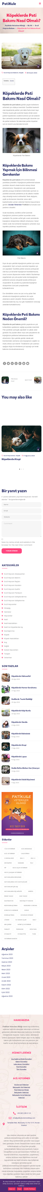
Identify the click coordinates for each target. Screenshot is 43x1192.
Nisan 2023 (6, 969)
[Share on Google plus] (20, 363)
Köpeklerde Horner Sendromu (24, 687)
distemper (8, 863)
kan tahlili (23, 896)
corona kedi (9, 858)
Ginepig (7, 608)
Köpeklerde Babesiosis (20, 733)
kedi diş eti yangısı (26, 901)
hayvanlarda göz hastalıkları (15, 882)
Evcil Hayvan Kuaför (12, 589)
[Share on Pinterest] (23, 363)
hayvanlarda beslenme (12, 877)
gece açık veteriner (20, 868)
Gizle (11, 81)
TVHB (34, 934)
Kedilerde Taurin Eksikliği (21, 699)
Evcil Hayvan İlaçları (12, 581)
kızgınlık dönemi (27, 915)
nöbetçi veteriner (24, 924)
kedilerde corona (30, 905)
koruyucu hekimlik (11, 910)
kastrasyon (8, 901)
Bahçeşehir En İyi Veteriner (21, 1095)
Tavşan (7, 654)
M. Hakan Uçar (21, 920)
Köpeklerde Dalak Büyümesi (23, 779)
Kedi (6, 619)
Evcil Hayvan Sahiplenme (14, 600)
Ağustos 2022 (7, 996)
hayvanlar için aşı (11, 887)
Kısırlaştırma (9, 631)
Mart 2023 (6, 973)
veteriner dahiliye (10, 939)
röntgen (33, 929)
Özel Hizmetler (21, 1067)
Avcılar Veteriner (15, 205)
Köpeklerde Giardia (19, 722)
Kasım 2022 (6, 985)
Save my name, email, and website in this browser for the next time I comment (18, 543)
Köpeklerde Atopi (11, 459)
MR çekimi (7, 924)
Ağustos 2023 (7, 954)
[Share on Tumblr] (16, 363)
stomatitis (22, 934)
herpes (30, 891)
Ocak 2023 (6, 977)
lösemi (6, 920)
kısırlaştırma (9, 915)
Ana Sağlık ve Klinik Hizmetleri (21, 1059)
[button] (40, 3)
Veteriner (8, 657)
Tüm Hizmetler (21, 1069)
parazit (7, 929)
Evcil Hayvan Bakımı (11, 73)
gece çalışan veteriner (13, 872)
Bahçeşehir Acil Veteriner (21, 1087)
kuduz (26, 910)
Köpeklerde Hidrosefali (20, 676)
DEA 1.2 (33, 858)
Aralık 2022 (6, 981)
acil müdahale (26, 849)
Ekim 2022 (6, 988)
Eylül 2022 (5, 992)
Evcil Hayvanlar (9, 456)
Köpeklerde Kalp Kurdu (21, 710)
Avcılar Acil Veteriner (21, 1085)
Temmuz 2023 (7, 958)
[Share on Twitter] (8, 363)
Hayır (19, 1189)
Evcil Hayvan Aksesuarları (14, 574)
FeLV (31, 863)
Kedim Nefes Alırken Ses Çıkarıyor (25, 768)
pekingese (19, 929)
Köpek (21, 73)
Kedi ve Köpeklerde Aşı (13, 627)
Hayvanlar (8, 616)
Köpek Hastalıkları (11, 638)
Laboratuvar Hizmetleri (21, 1064)
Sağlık (6, 646)
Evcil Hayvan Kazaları (12, 585)
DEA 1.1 (22, 858)
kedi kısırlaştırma (10, 905)
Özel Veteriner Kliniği (21, 1090)
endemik (21, 863)
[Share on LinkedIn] (12, 363)
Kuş (5, 642)
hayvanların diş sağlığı (13, 891)
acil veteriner (9, 854)
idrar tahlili (8, 896)
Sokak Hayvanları (11, 650)
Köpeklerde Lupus (19, 756)
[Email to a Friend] (27, 363)
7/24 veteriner (9, 849)
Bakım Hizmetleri (21, 1062)
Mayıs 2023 (6, 966)
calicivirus (25, 854)
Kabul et (12, 1189)
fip (5, 868)
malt (34, 920)
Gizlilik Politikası (29, 1189)
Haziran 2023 (7, 962)
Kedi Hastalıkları (10, 623)
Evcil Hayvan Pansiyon (13, 593)
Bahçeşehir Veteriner (21, 1092)
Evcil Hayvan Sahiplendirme (15, 597)
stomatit (7, 934)
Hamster (7, 612)
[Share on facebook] (4, 363)
